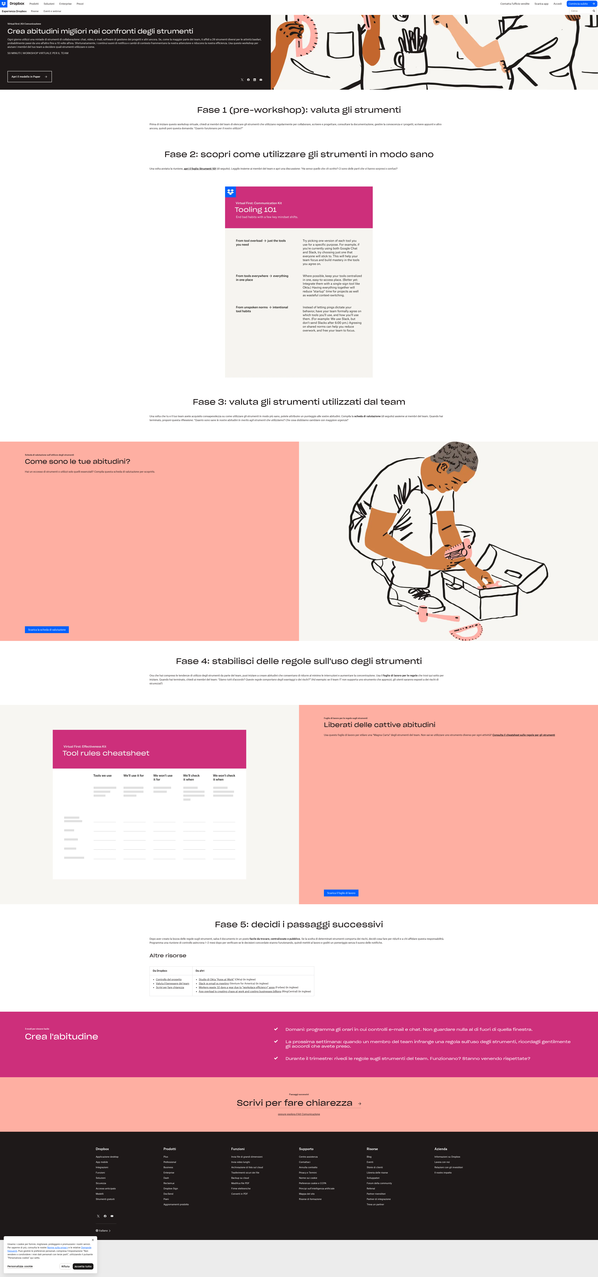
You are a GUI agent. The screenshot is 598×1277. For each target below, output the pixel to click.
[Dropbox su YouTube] (111, 1216)
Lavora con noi (442, 1162)
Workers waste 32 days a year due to (220, 987)
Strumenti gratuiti (105, 1199)
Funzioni (100, 1172)
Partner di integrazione (379, 1199)
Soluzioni (101, 1178)
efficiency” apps (265, 987)
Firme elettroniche (241, 1188)
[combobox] (580, 11)
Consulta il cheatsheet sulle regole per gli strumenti (523, 735)
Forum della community (379, 1183)
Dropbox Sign (171, 1188)
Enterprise (169, 1172)
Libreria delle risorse (377, 1172)
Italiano (103, 1230)
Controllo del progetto (169, 979)
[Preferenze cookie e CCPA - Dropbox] (50, 1254)
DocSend (168, 1193)
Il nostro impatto (443, 1172)
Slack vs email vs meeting (214, 983)
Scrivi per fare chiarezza (170, 987)
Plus (166, 1156)
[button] (299, 948)
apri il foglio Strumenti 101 (200, 168)
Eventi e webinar (52, 11)
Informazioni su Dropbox (447, 1156)
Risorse (35, 11)
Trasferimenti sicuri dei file (245, 1172)
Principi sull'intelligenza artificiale (317, 1188)
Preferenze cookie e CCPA (312, 1183)
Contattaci (304, 1162)
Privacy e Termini (308, 1172)
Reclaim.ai (169, 1183)
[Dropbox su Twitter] (98, 1216)
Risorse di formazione (310, 1199)
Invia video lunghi (240, 1162)
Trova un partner (375, 1204)
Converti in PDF (239, 1193)
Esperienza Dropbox (14, 11)
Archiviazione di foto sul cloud (247, 1167)
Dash (166, 1178)
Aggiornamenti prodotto (176, 1204)
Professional (170, 1162)
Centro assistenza (308, 1156)
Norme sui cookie (308, 1178)
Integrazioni (102, 1167)
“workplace (248, 987)
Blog (369, 1156)
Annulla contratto (308, 1167)
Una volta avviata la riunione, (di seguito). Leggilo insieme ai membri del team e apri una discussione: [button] (273, 168)
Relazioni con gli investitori (448, 1167)
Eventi (370, 1162)
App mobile (102, 1162)
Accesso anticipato (106, 1188)
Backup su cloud (240, 1178)
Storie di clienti (375, 1167)
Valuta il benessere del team (172, 983)
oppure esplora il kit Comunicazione (299, 1114)
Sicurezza (101, 1183)
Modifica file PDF (240, 1183)
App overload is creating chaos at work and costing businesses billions (240, 991)
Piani (166, 1199)
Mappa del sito (307, 1193)
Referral (371, 1188)
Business (168, 1167)
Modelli (100, 1193)
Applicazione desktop (107, 1156)
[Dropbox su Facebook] (105, 1216)
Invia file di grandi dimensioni (247, 1156)
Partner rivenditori (376, 1193)
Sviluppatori (373, 1178)
